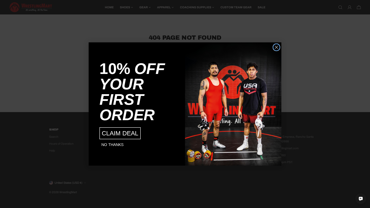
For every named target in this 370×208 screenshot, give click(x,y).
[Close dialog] (276, 47)
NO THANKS (112, 145)
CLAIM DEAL (120, 133)
